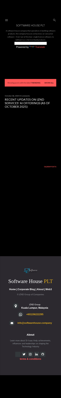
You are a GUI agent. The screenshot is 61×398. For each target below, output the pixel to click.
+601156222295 (34, 314)
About (40, 289)
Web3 (48, 289)
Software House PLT (30, 25)
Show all (49, 83)
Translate (40, 47)
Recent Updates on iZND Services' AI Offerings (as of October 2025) (27, 103)
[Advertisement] (30, 136)
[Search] (54, 19)
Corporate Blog (26, 289)
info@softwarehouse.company (34, 323)
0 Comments (24, 96)
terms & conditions (30, 359)
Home (12, 289)
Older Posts (50, 167)
